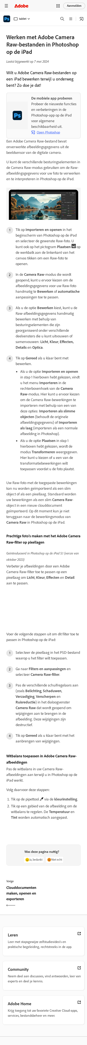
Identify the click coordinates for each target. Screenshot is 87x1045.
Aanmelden (74, 6)
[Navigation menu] (6, 6)
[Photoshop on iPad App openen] (81, 19)
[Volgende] (63, 897)
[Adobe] (21, 6)
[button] (58, 6)
